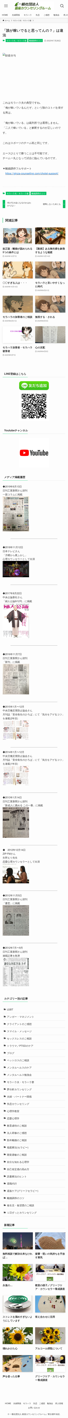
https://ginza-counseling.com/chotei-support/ (31, 173)
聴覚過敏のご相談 (17, 1154)
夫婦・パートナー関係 (19, 1096)
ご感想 (42, 1403)
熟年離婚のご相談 (17, 1140)
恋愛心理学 (13, 1118)
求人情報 (59, 1403)
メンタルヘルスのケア (19, 1067)
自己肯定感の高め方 (18, 1169)
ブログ (10, 1053)
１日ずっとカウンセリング (22, 1212)
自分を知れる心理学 (18, 1162)
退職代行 (12, 1183)
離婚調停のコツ (35, 40)
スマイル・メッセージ (19, 1031)
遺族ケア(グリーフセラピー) (22, 1190)
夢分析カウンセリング (19, 1089)
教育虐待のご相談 (17, 1125)
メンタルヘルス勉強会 (19, 1074)
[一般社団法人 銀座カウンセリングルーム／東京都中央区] (34, 6)
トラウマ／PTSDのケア (20, 1045)
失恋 (35, 1403)
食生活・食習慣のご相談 (20, 1205)
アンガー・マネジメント (20, 1016)
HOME (8, 1403)
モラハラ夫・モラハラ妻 (16, 40)
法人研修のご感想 (17, 1132)
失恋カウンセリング (18, 1103)
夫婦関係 (17, 1403)
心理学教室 (13, 1111)
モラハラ (27, 1403)
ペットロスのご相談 (18, 1060)
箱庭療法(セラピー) (17, 1147)
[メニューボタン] (6, 6)
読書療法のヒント (17, 1176)
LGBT (10, 1009)
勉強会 (50, 1403)
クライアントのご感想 (19, 1024)
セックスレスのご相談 (19, 1038)
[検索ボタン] (62, 6)
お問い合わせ (34, 1407)
